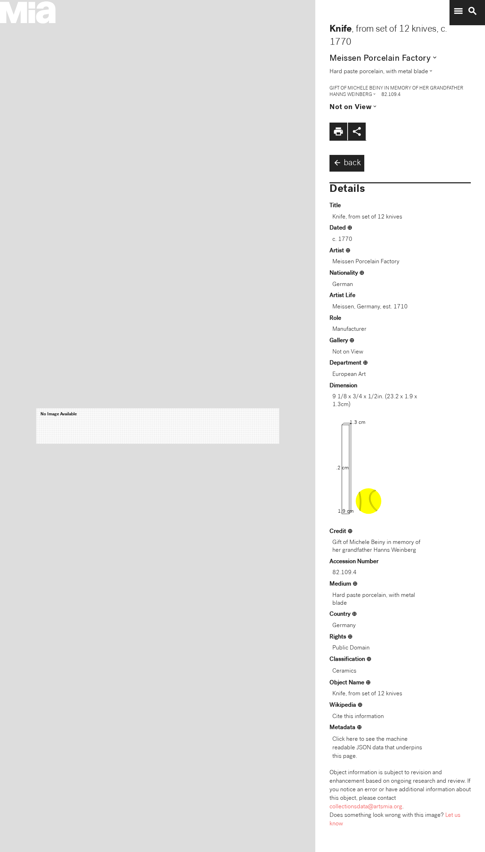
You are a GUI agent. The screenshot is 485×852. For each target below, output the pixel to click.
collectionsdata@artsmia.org (365, 807)
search (472, 11)
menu (458, 11)
